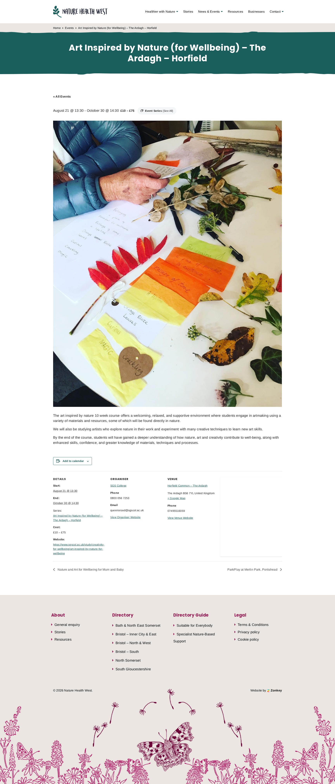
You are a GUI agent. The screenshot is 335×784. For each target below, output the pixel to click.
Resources (235, 11)
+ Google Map (176, 498)
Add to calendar (73, 461)
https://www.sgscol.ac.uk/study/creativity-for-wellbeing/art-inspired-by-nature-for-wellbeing (78, 549)
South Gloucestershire (133, 669)
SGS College (118, 485)
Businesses (256, 11)
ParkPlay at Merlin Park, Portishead (252, 569)
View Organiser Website (125, 517)
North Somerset (128, 660)
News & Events (209, 11)
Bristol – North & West (133, 643)
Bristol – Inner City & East (136, 634)
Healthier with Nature (160, 11)
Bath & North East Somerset (138, 625)
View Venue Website (180, 517)
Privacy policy (249, 632)
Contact (275, 11)
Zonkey (276, 690)
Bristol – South (127, 652)
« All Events (62, 96)
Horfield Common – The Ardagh (187, 485)
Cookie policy (248, 639)
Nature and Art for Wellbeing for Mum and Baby (90, 569)
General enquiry (67, 625)
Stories (188, 11)
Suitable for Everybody (194, 625)
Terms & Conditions (253, 625)
